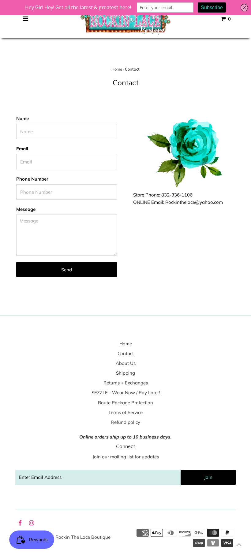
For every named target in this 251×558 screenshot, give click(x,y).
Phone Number (32, 179)
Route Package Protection (125, 403)
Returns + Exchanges (125, 383)
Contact (126, 353)
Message (26, 209)
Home (116, 69)
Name (22, 118)
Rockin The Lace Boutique (83, 537)
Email (22, 149)
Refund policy (125, 422)
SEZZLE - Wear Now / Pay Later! (126, 392)
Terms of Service (125, 412)
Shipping (125, 373)
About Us (126, 363)
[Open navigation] (25, 19)
